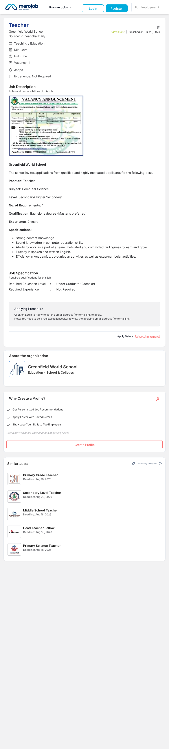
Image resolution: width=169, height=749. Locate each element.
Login (93, 8)
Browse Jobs (58, 7)
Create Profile (85, 445)
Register (116, 8)
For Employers (145, 7)
